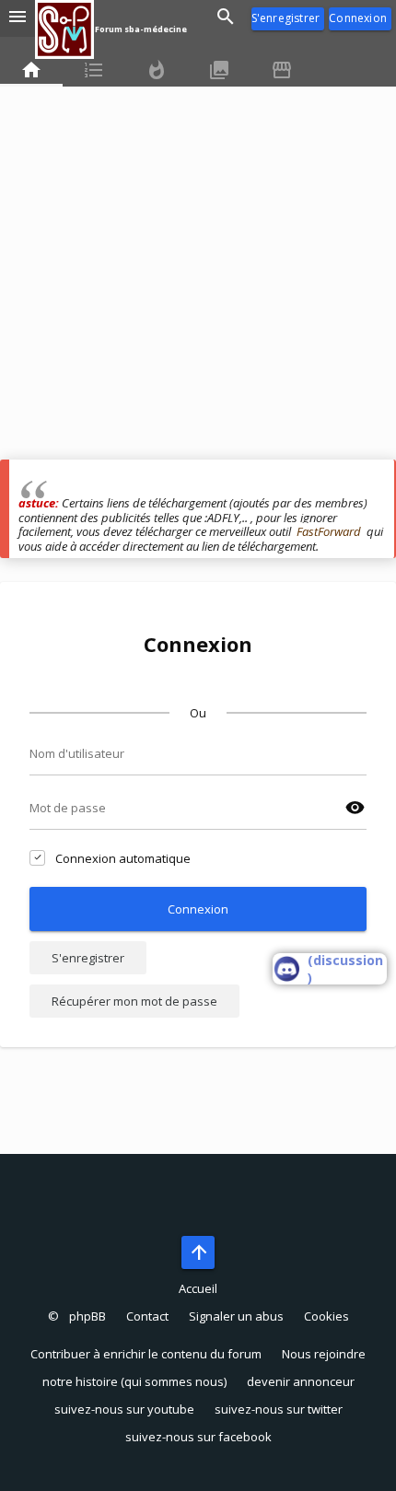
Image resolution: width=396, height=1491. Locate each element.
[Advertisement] (198, 262)
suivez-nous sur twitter (279, 1409)
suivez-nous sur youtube (124, 1409)
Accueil (198, 1288)
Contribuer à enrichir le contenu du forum (146, 1353)
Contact (147, 1316)
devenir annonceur (301, 1381)
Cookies (326, 1316)
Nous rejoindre (324, 1353)
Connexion (358, 18)
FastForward (329, 531)
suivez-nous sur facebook (198, 1436)
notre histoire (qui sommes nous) (134, 1381)
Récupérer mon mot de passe (134, 1001)
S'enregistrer (285, 18)
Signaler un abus (236, 1316)
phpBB (87, 1316)
